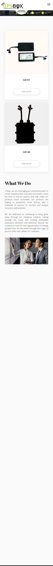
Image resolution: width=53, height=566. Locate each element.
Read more (26, 91)
